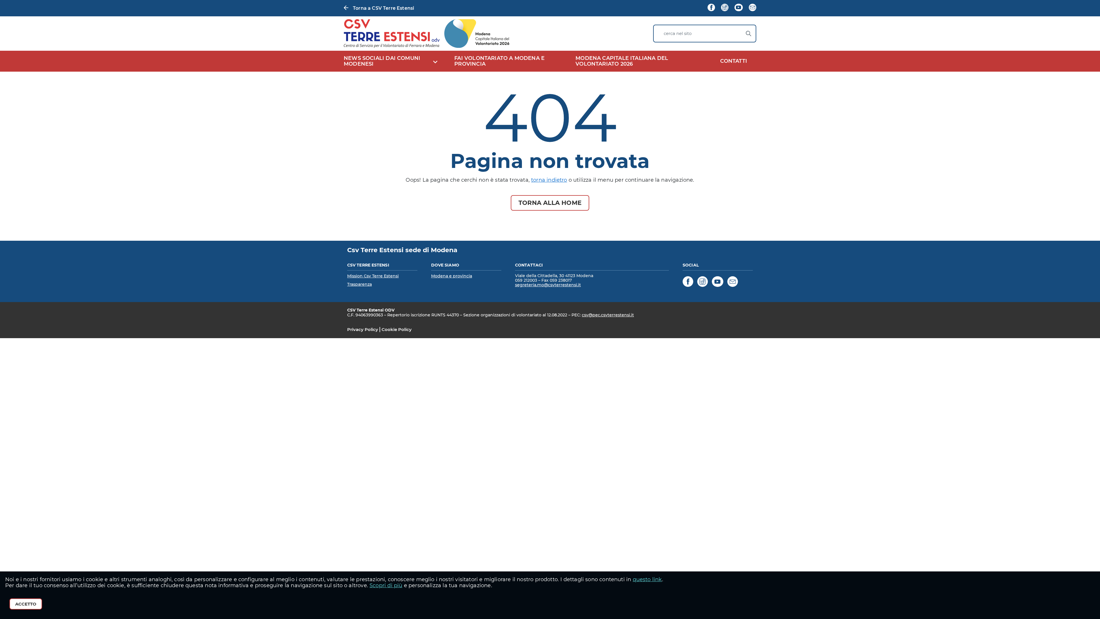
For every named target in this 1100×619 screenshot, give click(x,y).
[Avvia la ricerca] (748, 33)
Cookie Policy (397, 329)
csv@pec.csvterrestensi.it (608, 315)
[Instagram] (724, 8)
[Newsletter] (752, 8)
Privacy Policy (362, 329)
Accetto (25, 604)
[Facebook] (711, 8)
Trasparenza (359, 284)
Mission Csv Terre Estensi (373, 276)
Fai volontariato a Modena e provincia (499, 61)
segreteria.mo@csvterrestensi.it (548, 284)
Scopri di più (386, 585)
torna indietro (549, 180)
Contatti (733, 61)
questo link (647, 579)
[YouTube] (738, 8)
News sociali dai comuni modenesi (382, 61)
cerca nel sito (678, 33)
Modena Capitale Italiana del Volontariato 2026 (621, 61)
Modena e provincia (451, 276)
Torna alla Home (550, 202)
